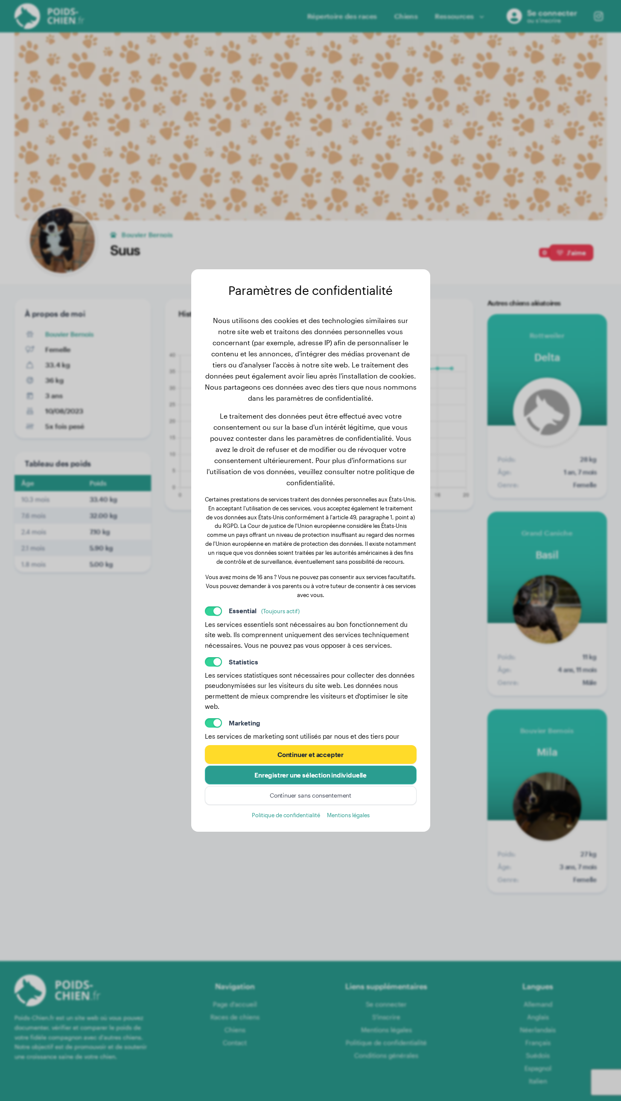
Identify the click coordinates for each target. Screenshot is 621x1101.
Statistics (243, 662)
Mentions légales (348, 815)
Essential (264, 611)
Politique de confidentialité (286, 815)
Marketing (244, 723)
